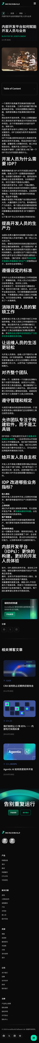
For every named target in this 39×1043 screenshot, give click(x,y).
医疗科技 (5, 919)
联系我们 (5, 988)
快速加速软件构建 (23, 511)
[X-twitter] (9, 1036)
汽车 (3, 907)
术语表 (4, 946)
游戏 (3, 895)
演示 (3, 864)
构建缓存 (5, 872)
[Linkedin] (15, 1036)
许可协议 (5, 1015)
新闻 (3, 984)
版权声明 (5, 1011)
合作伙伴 (5, 980)
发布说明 (5, 954)
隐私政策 (5, 1007)
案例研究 (5, 942)
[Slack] (20, 1036)
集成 (3, 868)
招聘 (3, 977)
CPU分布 (5, 876)
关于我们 (5, 973)
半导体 (4, 911)
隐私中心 (5, 1019)
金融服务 (5, 903)
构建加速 (5, 860)
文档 (3, 950)
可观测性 (5, 880)
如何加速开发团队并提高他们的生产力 (19, 259)
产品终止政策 (6, 1003)
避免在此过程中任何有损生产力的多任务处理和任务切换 (19, 334)
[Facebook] (4, 1036)
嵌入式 (4, 915)
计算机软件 (5, 899)
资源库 (4, 938)
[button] (34, 89)
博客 (3, 934)
